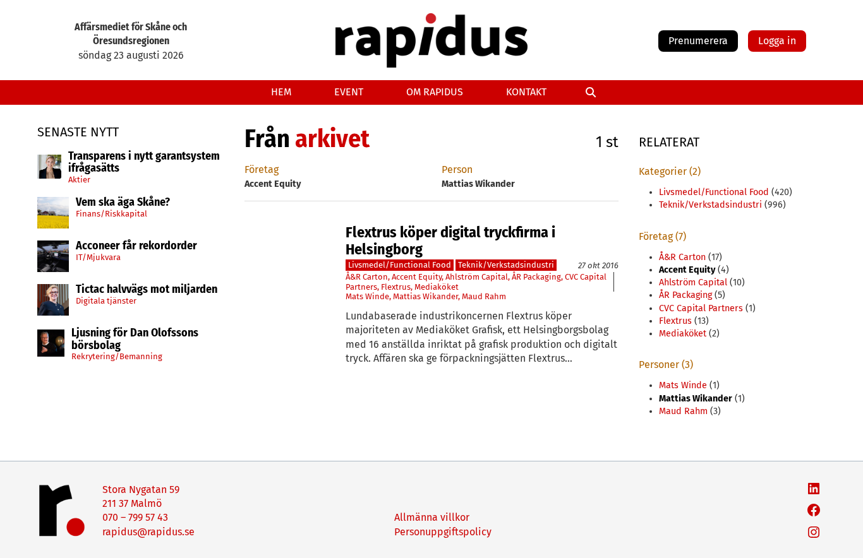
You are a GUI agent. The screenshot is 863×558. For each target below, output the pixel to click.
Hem (281, 92)
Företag (261, 169)
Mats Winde (367, 296)
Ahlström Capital (476, 277)
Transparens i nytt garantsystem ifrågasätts (144, 162)
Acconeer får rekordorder (138, 246)
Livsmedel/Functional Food (399, 265)
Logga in (777, 41)
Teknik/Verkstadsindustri (506, 265)
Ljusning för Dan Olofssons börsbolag (134, 339)
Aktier (79, 179)
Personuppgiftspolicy (443, 532)
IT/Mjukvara (98, 257)
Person (457, 169)
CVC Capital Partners (701, 308)
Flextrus (396, 287)
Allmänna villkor (431, 517)
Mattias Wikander (425, 296)
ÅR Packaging (536, 277)
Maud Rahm (484, 296)
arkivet (332, 139)
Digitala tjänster (106, 301)
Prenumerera (698, 41)
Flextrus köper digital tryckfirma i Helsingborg (450, 241)
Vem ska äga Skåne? (123, 202)
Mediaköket (436, 287)
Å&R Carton (367, 277)
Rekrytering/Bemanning (116, 356)
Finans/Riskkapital (111, 213)
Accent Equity (417, 277)
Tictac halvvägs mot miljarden (146, 289)
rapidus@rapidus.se (148, 532)
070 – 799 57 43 (135, 517)
